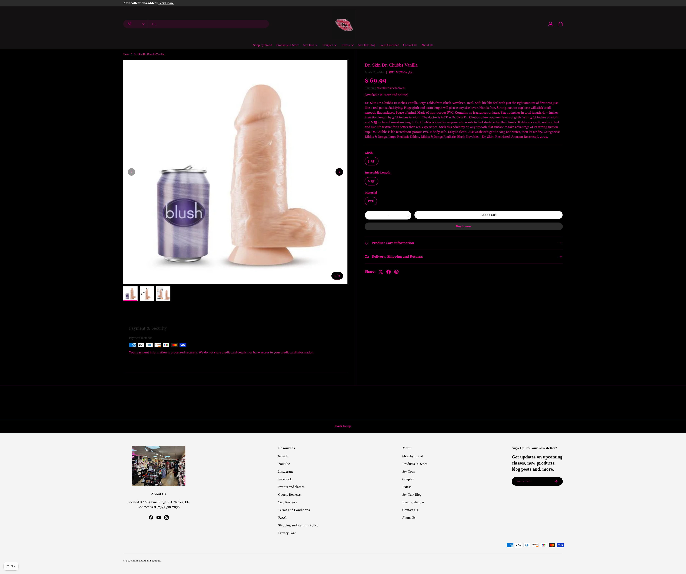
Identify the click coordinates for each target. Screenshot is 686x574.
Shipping (370, 88)
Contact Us (410, 45)
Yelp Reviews (287, 502)
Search (283, 456)
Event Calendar (389, 45)
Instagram (285, 472)
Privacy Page (287, 533)
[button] (561, 24)
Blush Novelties (375, 72)
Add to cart (488, 215)
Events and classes (291, 487)
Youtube (284, 464)
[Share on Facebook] (388, 272)
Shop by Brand (262, 45)
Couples (328, 45)
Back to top (343, 426)
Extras (346, 45)
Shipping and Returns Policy (298, 525)
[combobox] (196, 24)
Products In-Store (287, 45)
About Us (427, 45)
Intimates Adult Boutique (146, 560)
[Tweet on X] (381, 272)
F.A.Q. (282, 518)
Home (126, 54)
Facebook (285, 479)
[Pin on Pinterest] (396, 272)
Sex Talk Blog (366, 45)
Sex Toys (308, 45)
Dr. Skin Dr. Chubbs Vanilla (149, 54)
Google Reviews (289, 495)
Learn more (166, 3)
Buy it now (463, 226)
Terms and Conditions (294, 510)
